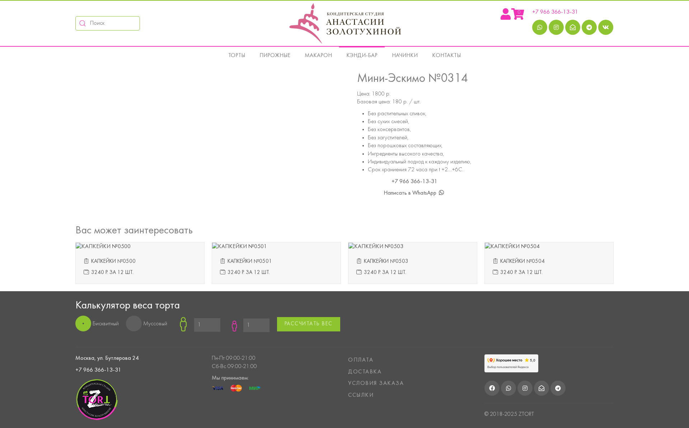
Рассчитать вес (309, 324)
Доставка (364, 372)
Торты (236, 56)
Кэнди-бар (362, 56)
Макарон (318, 56)
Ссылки (361, 395)
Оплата (360, 360)
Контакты (446, 56)
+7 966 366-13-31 (555, 12)
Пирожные (274, 56)
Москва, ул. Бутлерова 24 (107, 358)
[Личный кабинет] (506, 17)
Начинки (405, 56)
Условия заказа (376, 383)
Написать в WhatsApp (411, 193)
